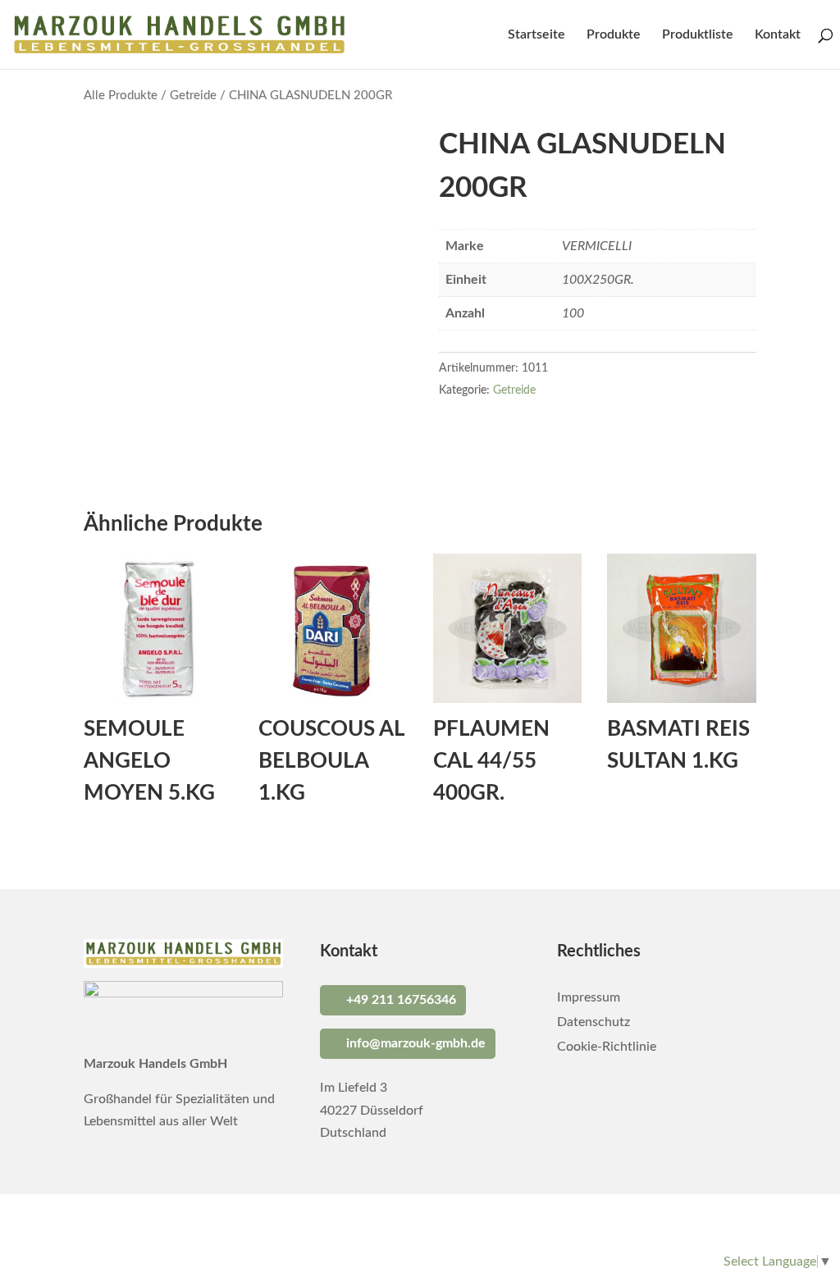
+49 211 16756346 (401, 999)
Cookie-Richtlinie (606, 1047)
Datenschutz (593, 1022)
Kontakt (778, 35)
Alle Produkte (121, 95)
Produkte (614, 35)
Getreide (193, 95)
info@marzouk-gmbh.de (416, 1043)
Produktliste (697, 35)
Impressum (588, 998)
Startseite (536, 35)
